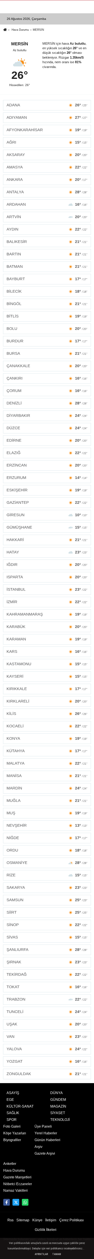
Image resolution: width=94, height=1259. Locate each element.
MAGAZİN (58, 1106)
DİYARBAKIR (47, 415)
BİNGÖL (47, 304)
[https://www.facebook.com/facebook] (6, 1202)
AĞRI (47, 142)
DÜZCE (47, 428)
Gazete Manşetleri (17, 1177)
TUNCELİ (47, 1012)
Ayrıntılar (41, 1254)
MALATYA (47, 763)
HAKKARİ (47, 540)
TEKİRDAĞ (47, 974)
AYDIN (47, 229)
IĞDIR (47, 564)
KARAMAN (47, 639)
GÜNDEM (58, 1099)
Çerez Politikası (71, 1220)
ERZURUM (47, 477)
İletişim (50, 1220)
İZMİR (47, 602)
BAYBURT (47, 279)
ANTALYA (47, 192)
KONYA (47, 738)
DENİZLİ (47, 403)
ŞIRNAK (47, 962)
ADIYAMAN (47, 117)
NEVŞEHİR (47, 825)
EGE (10, 1099)
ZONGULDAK (47, 1074)
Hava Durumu (20, 29)
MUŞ (47, 813)
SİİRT (47, 912)
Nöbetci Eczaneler (17, 1184)
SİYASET (57, 1113)
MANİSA (47, 776)
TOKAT (47, 987)
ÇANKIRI (47, 378)
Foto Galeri (12, 1126)
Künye (37, 1220)
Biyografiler (12, 1140)
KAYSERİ (47, 676)
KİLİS (47, 713)
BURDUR (47, 341)
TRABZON (47, 999)
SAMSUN (47, 900)
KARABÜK (47, 626)
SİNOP (47, 925)
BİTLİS (47, 316)
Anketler (9, 1164)
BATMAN (47, 266)
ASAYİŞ (13, 1093)
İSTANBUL (47, 589)
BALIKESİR (47, 241)
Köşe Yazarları (14, 1133)
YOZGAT (47, 1061)
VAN (47, 1036)
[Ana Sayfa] (5, 30)
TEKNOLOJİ (60, 1120)
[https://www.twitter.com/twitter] (15, 1202)
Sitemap (22, 1220)
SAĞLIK (13, 1113)
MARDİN (47, 788)
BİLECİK (47, 291)
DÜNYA (56, 1093)
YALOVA (47, 1049)
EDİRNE (47, 440)
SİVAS (47, 937)
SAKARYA (47, 887)
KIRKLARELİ (47, 701)
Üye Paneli (43, 1126)
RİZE (47, 875)
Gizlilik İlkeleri (45, 1230)
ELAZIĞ (47, 453)
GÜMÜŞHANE (47, 527)
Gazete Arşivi (45, 1153)
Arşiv (38, 1147)
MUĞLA (47, 800)
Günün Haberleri (47, 1140)
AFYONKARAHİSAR (47, 130)
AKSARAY (47, 155)
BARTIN (47, 254)
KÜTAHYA (47, 751)
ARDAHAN (47, 204)
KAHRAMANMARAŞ (47, 614)
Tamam (56, 1254)
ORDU (47, 850)
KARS (47, 651)
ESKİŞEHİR (47, 490)
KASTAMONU (47, 664)
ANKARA (47, 179)
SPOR (12, 1120)
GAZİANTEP (47, 502)
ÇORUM (47, 391)
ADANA (47, 105)
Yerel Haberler (46, 1133)
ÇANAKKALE (47, 366)
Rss (10, 1220)
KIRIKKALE (47, 689)
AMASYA (47, 167)
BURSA (47, 353)
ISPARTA (47, 577)
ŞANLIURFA (47, 949)
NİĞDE (47, 838)
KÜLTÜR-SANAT (20, 1106)
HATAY (47, 552)
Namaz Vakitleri (15, 1190)
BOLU (47, 328)
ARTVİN (47, 217)
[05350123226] (25, 1202)
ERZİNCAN (47, 465)
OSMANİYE (47, 862)
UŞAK (47, 1024)
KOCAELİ (47, 726)
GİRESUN (47, 515)
